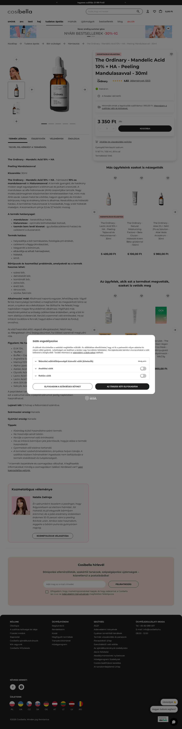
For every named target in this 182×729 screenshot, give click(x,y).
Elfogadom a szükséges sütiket (62, 386)
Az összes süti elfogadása (122, 386)
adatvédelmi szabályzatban (84, 353)
